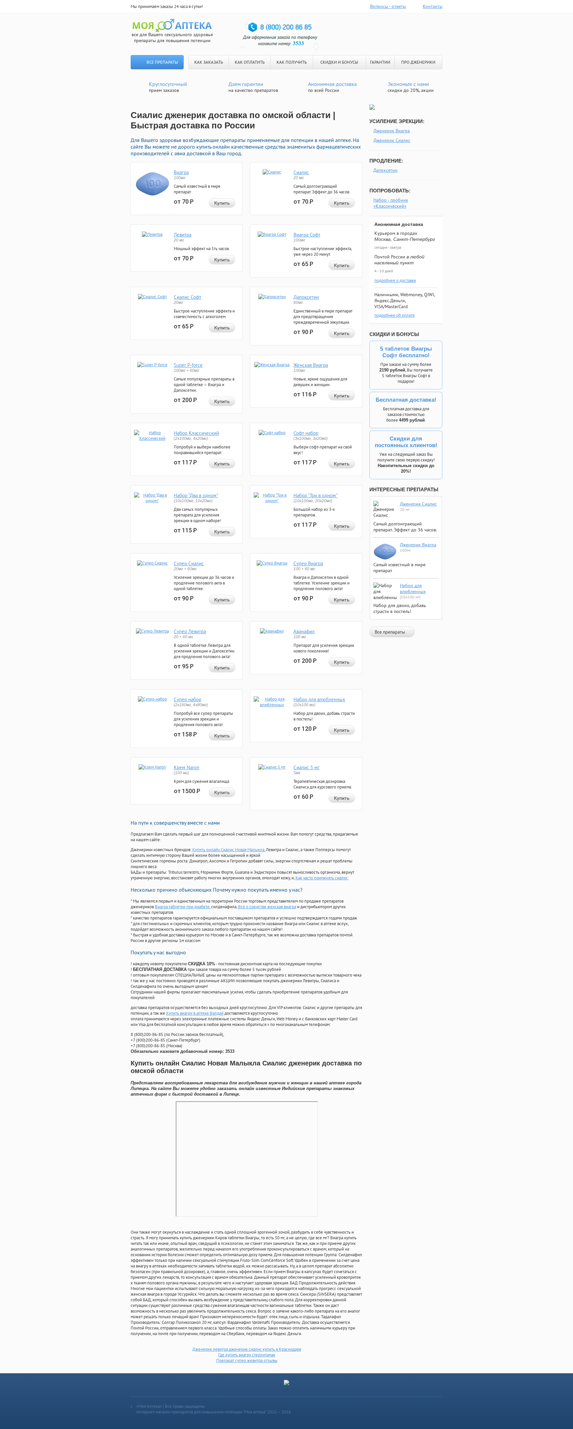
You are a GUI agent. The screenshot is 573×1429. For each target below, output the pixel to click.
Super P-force (188, 365)
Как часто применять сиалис (321, 878)
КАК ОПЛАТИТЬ (250, 62)
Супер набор (187, 699)
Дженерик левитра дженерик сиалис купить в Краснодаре (246, 1349)
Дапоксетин (306, 297)
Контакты (432, 6)
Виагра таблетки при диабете (182, 907)
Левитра (182, 235)
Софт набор (305, 433)
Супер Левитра (190, 631)
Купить (222, 203)
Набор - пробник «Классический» (390, 203)
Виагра (181, 172)
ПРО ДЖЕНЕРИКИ (418, 62)
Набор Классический (196, 433)
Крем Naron (186, 767)
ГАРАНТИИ (380, 62)
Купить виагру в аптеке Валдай (194, 1013)
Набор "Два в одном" (196, 495)
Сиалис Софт (187, 297)
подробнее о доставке (395, 280)
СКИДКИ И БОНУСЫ (339, 62)
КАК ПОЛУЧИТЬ (292, 62)
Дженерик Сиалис (391, 140)
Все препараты (162, 62)
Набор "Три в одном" (315, 495)
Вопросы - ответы (388, 6)
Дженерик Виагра (391, 131)
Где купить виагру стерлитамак (246, 1355)
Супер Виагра (308, 563)
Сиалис (301, 172)
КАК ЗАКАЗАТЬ (208, 62)
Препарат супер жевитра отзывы (247, 1360)
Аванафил (304, 631)
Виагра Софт (306, 235)
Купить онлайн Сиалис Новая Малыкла (228, 849)
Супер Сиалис (189, 563)
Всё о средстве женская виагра (267, 907)
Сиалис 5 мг (306, 767)
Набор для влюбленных (319, 699)
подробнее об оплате (394, 315)
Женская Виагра (310, 365)
